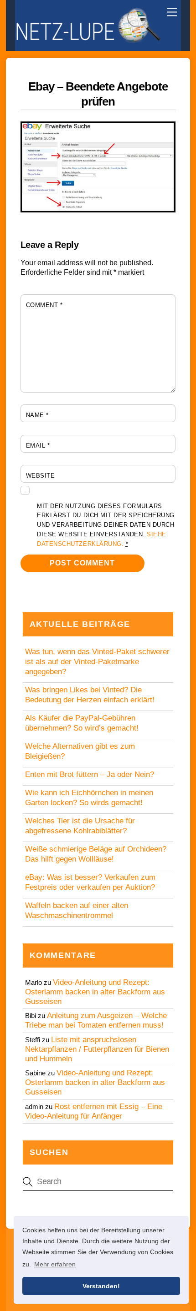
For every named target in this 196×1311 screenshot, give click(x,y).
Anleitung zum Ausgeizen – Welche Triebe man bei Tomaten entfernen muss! (96, 1020)
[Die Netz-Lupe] (88, 39)
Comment (44, 305)
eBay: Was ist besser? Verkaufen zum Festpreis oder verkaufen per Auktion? (90, 882)
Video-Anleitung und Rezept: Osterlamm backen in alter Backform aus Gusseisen (95, 992)
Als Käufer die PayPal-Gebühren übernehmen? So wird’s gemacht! (82, 723)
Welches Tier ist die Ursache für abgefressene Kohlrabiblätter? (80, 826)
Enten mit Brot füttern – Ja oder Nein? (89, 774)
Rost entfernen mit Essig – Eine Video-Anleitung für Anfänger (93, 1111)
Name (37, 415)
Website (40, 475)
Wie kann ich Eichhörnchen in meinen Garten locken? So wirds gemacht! (89, 797)
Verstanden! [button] (101, 1286)
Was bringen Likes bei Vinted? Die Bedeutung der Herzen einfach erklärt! (90, 695)
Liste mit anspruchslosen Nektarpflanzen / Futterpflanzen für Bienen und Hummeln (97, 1049)
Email (38, 445)
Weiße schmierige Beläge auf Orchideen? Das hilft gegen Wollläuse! (95, 854)
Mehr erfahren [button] (55, 1264)
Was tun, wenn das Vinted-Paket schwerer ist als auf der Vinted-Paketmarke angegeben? (97, 661)
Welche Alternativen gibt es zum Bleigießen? (80, 751)
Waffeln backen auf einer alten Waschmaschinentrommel (76, 910)
